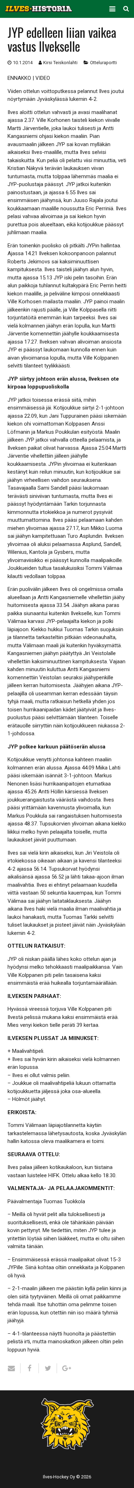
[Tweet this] (48, 1368)
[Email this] (14, 1368)
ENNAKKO (19, 78)
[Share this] (30, 1368)
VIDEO (42, 78)
